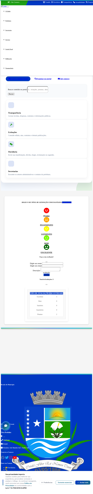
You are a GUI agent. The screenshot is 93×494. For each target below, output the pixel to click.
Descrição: (36, 271)
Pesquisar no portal (43, 79)
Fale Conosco (14, 2)
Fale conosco (64, 79)
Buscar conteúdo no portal (17, 89)
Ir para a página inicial (19, 79)
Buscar (11, 94)
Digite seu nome (36, 263)
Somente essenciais (65, 482)
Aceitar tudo (84, 482)
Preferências (48, 482)
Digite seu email (36, 266)
